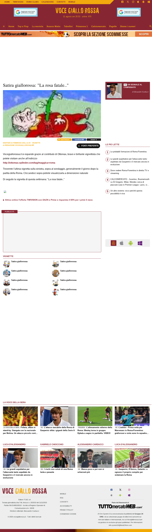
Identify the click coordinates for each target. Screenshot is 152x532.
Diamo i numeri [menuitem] (127, 26)
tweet (93, 139)
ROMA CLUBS (32, 2)
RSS (61, 498)
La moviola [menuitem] (37, 26)
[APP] (114, 243)
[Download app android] (143, 2)
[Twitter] (128, 2)
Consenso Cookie (68, 514)
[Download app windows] (149, 2)
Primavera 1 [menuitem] (82, 26)
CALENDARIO (48, 2)
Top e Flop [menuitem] (23, 26)
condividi (78, 139)
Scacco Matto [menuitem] (53, 26)
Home (7, 2)
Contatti (64, 502)
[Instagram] (133, 2)
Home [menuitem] (11, 26)
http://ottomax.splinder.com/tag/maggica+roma (29, 162)
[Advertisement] (127, 363)
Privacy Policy (66, 510)
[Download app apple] (138, 2)
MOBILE (71, 2)
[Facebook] (122, 2)
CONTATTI (61, 2)
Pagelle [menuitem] (113, 26)
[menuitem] (3, 26)
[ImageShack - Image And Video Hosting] (5, 193)
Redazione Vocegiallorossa (18, 145)
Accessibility (66, 506)
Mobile (63, 494)
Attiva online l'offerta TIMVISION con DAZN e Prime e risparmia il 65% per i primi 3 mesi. (49, 200)
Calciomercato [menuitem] (98, 26)
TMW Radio (18, 2)
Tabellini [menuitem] (68, 26)
